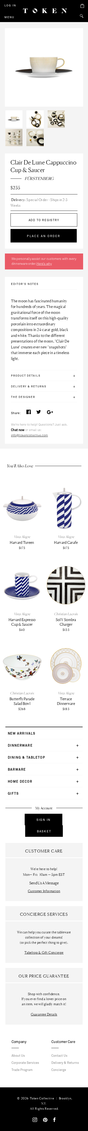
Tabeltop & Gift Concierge (44, 952)
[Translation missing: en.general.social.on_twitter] (38, 413)
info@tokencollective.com (29, 435)
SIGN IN (43, 820)
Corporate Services (25, 1063)
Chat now (17, 430)
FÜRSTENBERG (39, 178)
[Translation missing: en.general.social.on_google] (49, 413)
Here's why (44, 264)
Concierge (58, 1070)
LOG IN (10, 5)
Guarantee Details (44, 1014)
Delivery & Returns (65, 1063)
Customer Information (44, 891)
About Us (18, 1056)
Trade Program (22, 1070)
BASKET (44, 831)
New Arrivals (21, 734)
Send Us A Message (44, 883)
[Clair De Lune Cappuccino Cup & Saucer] (15, 112)
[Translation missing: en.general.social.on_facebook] (28, 413)
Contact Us (59, 1056)
